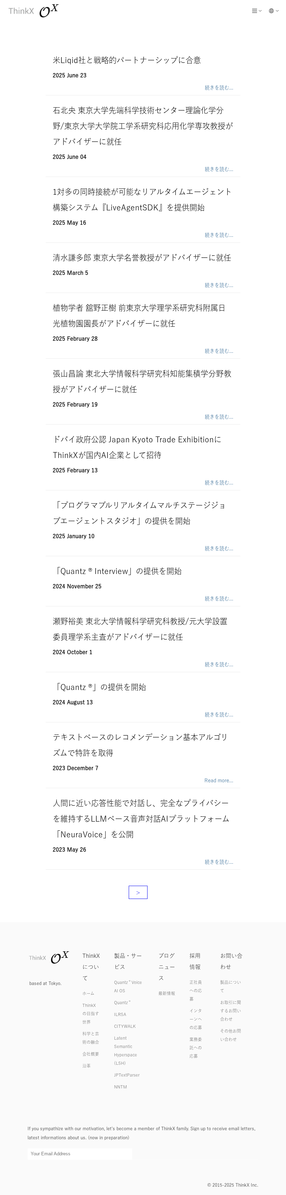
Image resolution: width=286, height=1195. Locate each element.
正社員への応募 (195, 990)
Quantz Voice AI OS (128, 986)
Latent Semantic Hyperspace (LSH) (125, 1050)
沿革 (86, 1066)
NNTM (120, 1087)
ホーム (88, 993)
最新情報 (166, 993)
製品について (230, 986)
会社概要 (90, 1054)
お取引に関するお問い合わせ (230, 1010)
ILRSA (120, 1014)
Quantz (122, 1002)
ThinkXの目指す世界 (90, 1013)
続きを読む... (219, 87)
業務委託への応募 (195, 1047)
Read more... (218, 780)
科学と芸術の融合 (90, 1038)
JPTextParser (127, 1075)
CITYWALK (125, 1026)
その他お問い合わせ (230, 1035)
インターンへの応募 (195, 1019)
